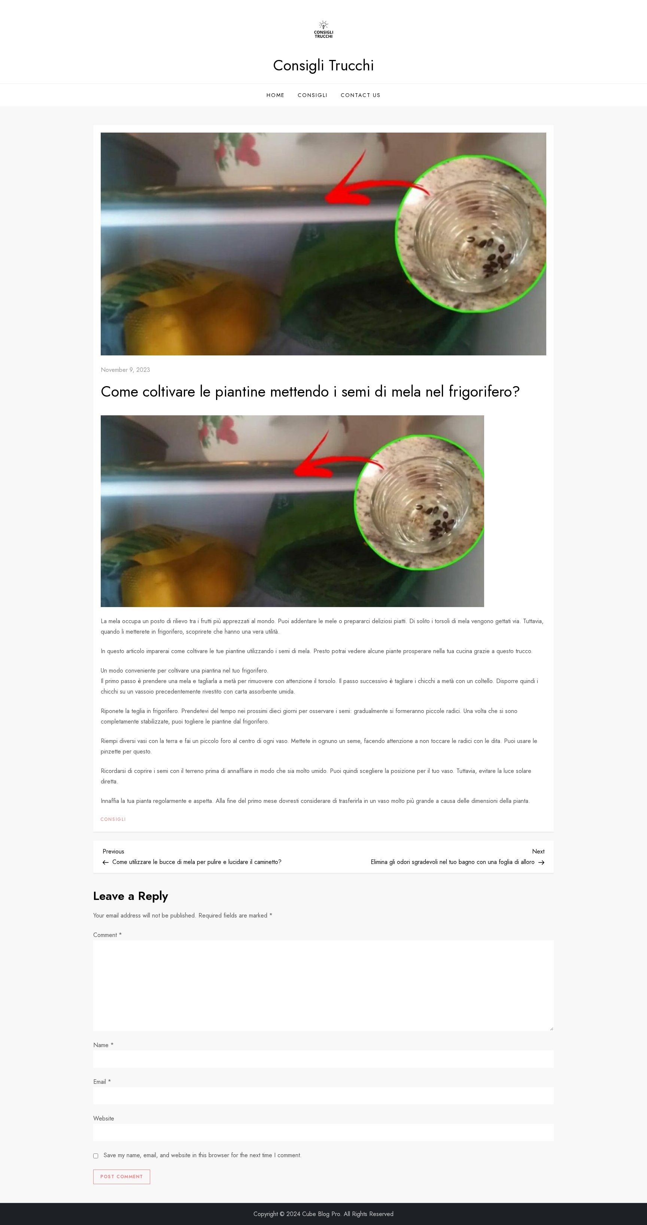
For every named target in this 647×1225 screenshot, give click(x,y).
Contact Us (361, 95)
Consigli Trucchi (323, 65)
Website (103, 1118)
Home (276, 95)
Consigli (313, 95)
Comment (107, 935)
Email (102, 1081)
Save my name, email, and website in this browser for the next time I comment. (203, 1155)
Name (103, 1045)
